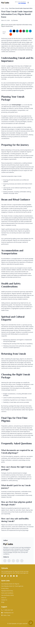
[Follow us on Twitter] (9, 560)
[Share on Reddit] (10, 34)
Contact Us (4, 600)
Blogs (2, 602)
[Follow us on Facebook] (5, 560)
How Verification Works (7, 595)
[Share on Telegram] (30, 31)
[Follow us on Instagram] (13, 560)
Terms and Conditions (7, 593)
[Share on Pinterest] (20, 31)
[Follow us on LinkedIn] (17, 560)
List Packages (22, 3)
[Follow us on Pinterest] (21, 560)
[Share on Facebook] (10, 31)
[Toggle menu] (28, 2)
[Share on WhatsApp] (27, 31)
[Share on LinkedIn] (17, 31)
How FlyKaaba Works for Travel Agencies (12, 586)
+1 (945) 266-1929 (8, 610)
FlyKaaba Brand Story (7, 590)
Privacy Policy (5, 588)
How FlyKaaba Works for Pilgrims (10, 584)
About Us (3, 597)
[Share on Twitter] (14, 31)
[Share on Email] (23, 31)
